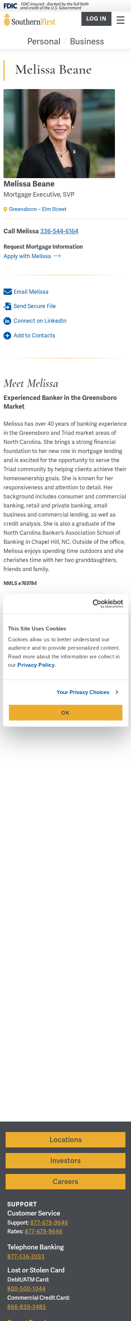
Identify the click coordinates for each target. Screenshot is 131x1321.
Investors (65, 1160)
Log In (96, 18)
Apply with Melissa (27, 256)
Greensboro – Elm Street (38, 209)
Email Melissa (31, 291)
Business (87, 41)
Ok (65, 713)
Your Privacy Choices (83, 692)
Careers (65, 1181)
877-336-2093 (26, 1256)
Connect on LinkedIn (40, 320)
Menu (120, 19)
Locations (66, 1139)
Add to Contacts (34, 335)
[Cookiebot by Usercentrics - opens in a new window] (93, 603)
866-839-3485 (26, 1307)
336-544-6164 (59, 231)
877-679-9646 (49, 1222)
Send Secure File (35, 306)
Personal (43, 41)
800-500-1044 (26, 1288)
